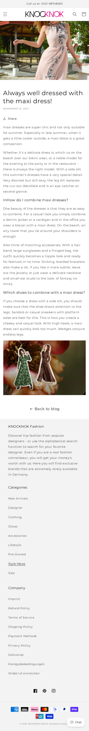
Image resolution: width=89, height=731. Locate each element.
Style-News (16, 564)
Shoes (13, 526)
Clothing (15, 517)
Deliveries (16, 655)
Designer (15, 508)
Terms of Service (21, 617)
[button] (5, 14)
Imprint (14, 599)
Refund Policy (19, 608)
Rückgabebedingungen (26, 664)
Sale (11, 573)
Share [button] (12, 118)
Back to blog (47, 409)
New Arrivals (18, 498)
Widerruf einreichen (24, 673)
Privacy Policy (19, 645)
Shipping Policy (20, 627)
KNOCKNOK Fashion (38, 724)
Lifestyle (14, 545)
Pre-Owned (17, 554)
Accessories (17, 536)
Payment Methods (22, 636)
